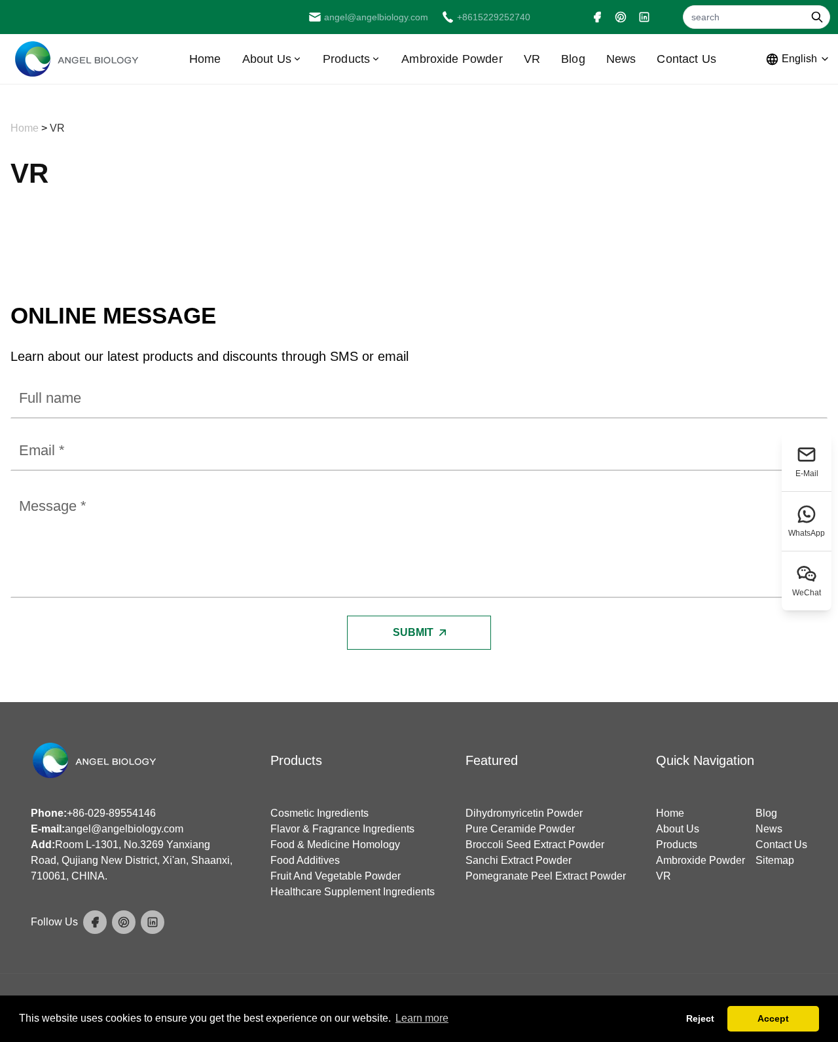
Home (205, 58)
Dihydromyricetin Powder (524, 813)
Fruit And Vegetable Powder (335, 876)
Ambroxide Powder (452, 58)
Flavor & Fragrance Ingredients (342, 828)
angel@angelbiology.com (124, 828)
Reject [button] (700, 1018)
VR (532, 58)
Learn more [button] (421, 1018)
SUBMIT (413, 632)
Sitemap (775, 860)
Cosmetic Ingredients (319, 813)
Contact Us (686, 58)
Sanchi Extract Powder (518, 860)
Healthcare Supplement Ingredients (352, 891)
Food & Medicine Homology (335, 844)
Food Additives (305, 860)
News (621, 58)
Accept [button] (773, 1018)
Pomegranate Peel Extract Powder (545, 876)
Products (346, 58)
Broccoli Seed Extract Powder (534, 844)
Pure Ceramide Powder (520, 828)
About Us (266, 58)
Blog (573, 58)
